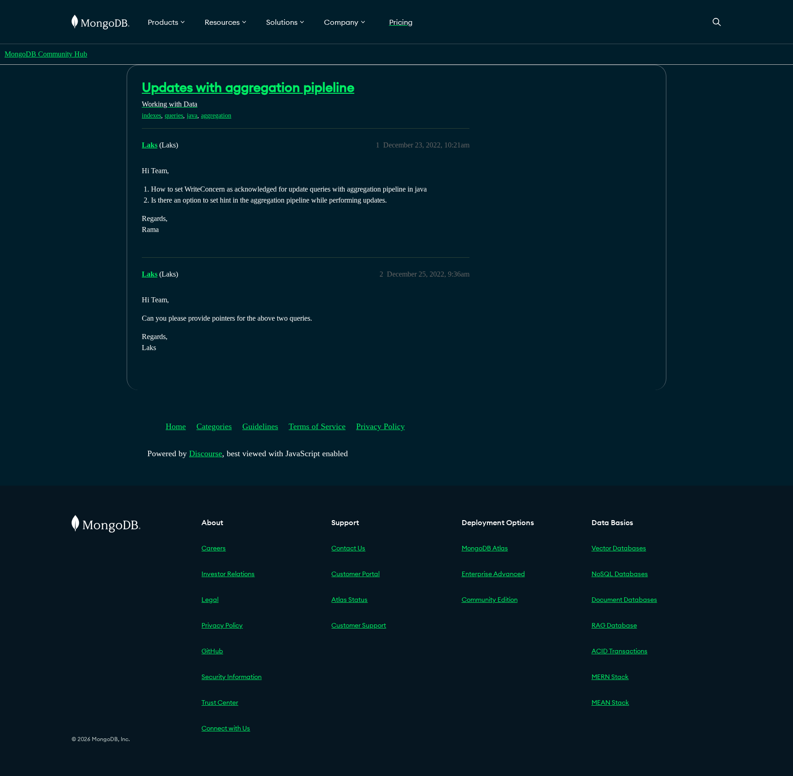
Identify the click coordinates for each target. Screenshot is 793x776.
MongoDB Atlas (485, 548)
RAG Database (614, 625)
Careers (213, 548)
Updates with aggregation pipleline (248, 87)
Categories (214, 426)
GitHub (212, 651)
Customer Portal (355, 574)
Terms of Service (317, 426)
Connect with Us (225, 728)
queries (174, 115)
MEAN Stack (610, 702)
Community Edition (490, 599)
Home (176, 426)
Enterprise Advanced (493, 574)
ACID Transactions (620, 651)
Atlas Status (349, 599)
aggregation (216, 115)
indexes (151, 115)
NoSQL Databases (620, 574)
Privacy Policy (380, 426)
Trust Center (219, 702)
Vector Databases (619, 548)
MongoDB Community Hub (46, 54)
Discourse (205, 453)
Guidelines (260, 426)
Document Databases (624, 599)
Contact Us (348, 548)
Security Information (231, 677)
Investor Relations (228, 574)
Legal (209, 599)
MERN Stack (610, 677)
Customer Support (358, 625)
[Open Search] (716, 22)
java (192, 115)
